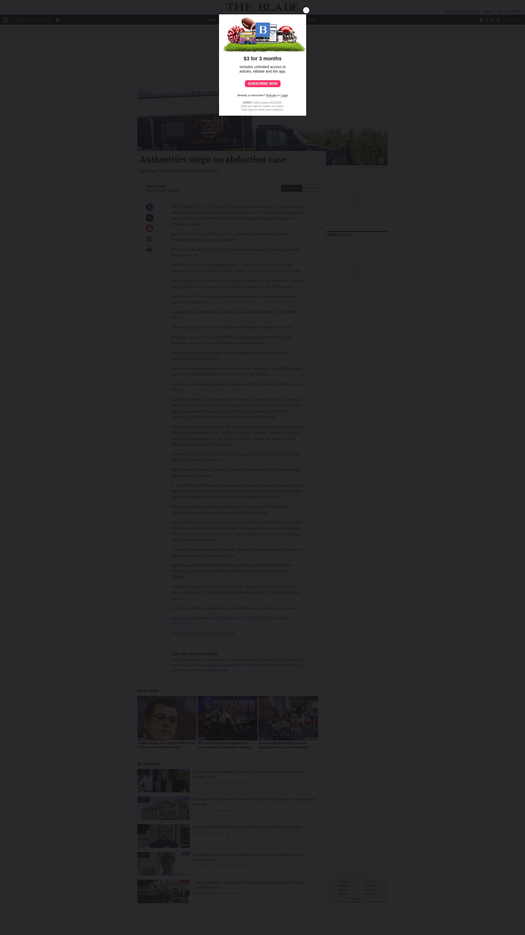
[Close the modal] (306, 10)
